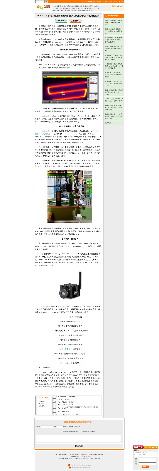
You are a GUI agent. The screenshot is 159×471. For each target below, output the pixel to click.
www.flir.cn (45, 387)
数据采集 (83, 8)
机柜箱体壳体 (75, 10)
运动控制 (96, 6)
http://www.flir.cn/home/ (72, 414)
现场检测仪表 (75, 6)
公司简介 (42, 402)
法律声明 (91, 454)
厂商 (109, 1)
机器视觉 (89, 10)
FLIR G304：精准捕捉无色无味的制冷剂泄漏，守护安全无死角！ (114, 92)
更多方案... (108, 123)
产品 (102, 1)
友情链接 (84, 454)
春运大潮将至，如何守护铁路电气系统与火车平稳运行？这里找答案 (113, 40)
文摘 (115, 1)
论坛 (93, 1)
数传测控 (90, 8)
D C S (54, 8)
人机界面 (90, 6)
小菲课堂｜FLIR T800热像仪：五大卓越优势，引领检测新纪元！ (113, 107)
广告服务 (71, 454)
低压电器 (83, 10)
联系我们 (65, 454)
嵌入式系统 (60, 10)
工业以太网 (60, 8)
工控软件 (83, 6)
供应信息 (42, 406)
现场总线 (67, 8)
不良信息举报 (99, 454)
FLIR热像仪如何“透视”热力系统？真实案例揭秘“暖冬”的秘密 (113, 75)
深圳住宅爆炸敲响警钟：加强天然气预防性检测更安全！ (113, 48)
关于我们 (58, 454)
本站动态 (78, 454)
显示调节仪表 (75, 8)
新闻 (86, 1)
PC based (67, 10)
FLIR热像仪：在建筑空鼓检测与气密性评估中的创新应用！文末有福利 (113, 57)
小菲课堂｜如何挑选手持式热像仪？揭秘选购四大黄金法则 (113, 22)
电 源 (54, 10)
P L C (54, 6)
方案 (106, 1)
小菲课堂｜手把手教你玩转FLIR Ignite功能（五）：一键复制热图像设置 (114, 66)
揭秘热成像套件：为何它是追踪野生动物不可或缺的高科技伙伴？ (113, 116)
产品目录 (42, 404)
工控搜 (90, 1)
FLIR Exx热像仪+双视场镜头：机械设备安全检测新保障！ (113, 31)
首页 (83, 1)
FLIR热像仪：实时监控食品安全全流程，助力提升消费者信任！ (113, 83)
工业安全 (96, 8)
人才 (112, 1)
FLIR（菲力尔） (70, 397)
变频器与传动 (61, 6)
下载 (118, 1)
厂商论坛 (98, 1)
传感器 (68, 6)
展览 (121, 1)
